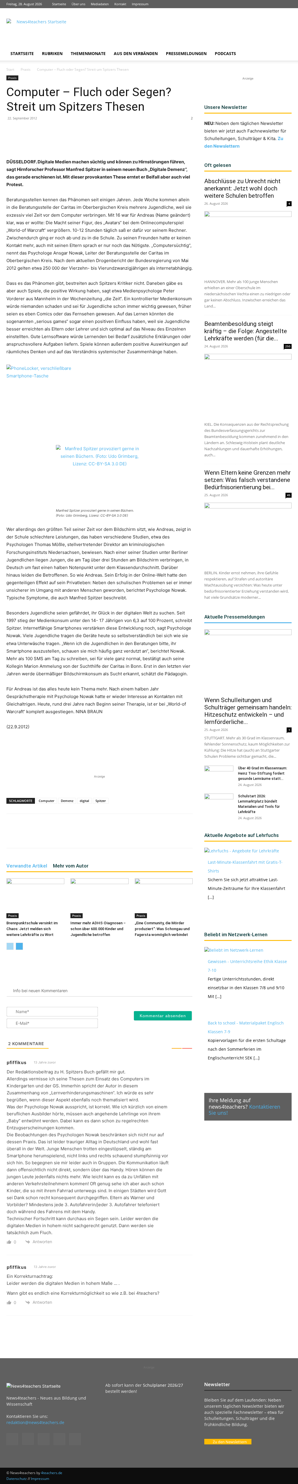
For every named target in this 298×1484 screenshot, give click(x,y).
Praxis (26, 69)
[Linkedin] (268, 4)
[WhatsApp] (74, 141)
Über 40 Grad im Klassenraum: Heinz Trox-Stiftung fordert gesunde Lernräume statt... (262, 773)
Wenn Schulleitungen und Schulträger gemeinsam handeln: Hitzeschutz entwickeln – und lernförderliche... (248, 711)
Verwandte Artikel (26, 866)
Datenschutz (16, 1478)
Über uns (78, 4)
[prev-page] (10, 946)
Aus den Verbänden (136, 53)
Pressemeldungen (186, 53)
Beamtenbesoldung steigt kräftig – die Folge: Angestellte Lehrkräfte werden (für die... (245, 331)
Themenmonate (88, 53)
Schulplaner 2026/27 (163, 1385)
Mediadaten (100, 4)
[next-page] (19, 946)
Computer (46, 800)
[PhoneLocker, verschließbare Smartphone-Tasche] (50, 401)
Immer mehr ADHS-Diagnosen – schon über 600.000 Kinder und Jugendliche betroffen (98, 929)
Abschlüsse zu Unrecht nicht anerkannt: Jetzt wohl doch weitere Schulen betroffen (242, 188)
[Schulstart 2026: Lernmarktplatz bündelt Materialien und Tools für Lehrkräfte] (218, 804)
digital (84, 800)
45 (288, 495)
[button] (285, 54)
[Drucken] (114, 141)
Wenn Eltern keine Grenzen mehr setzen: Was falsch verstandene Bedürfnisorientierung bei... (247, 480)
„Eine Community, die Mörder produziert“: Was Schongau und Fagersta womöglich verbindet (162, 929)
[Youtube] (287, 4)
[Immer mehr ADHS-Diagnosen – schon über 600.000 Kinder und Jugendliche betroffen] (99, 898)
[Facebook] (248, 4)
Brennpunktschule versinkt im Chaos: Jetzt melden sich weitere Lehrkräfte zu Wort (32, 929)
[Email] (101, 141)
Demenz (67, 800)
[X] (277, 4)
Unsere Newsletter (225, 107)
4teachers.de (51, 1472)
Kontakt (120, 4)
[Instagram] (258, 4)
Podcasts (225, 53)
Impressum (140, 4)
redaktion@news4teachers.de (35, 1422)
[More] (128, 141)
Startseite (59, 4)
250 (287, 346)
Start (10, 69)
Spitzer (100, 800)
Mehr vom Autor (70, 866)
